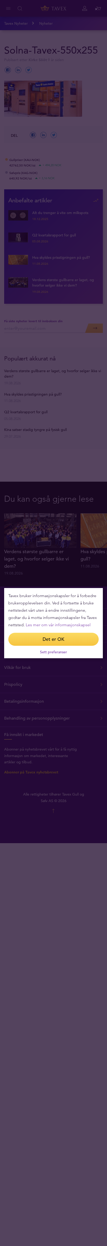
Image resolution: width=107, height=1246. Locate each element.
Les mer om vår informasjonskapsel (58, 624)
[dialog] (53, 623)
